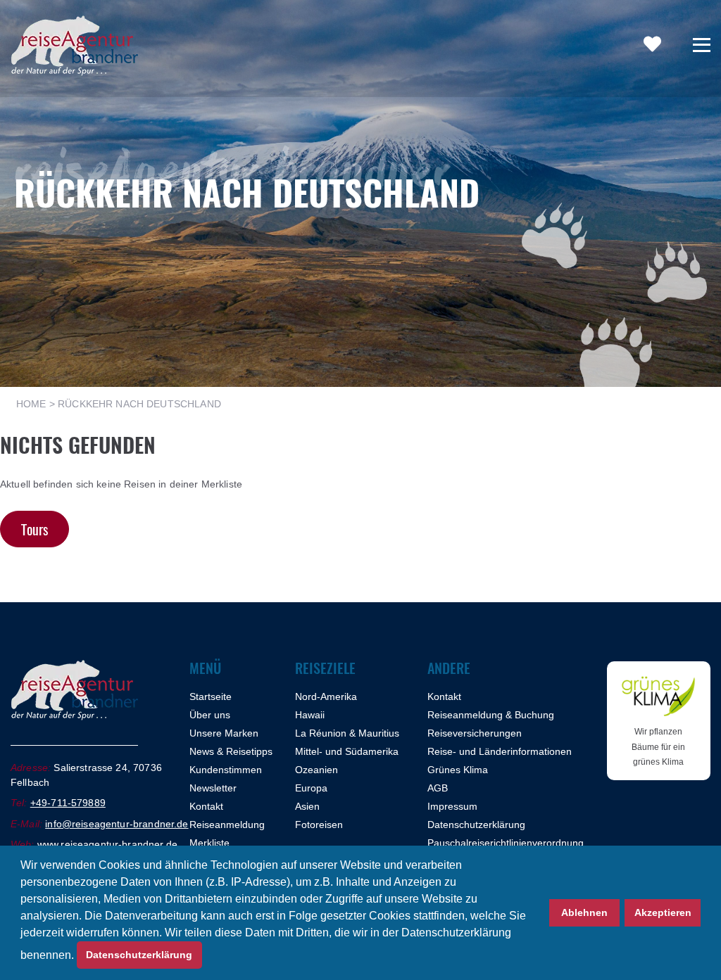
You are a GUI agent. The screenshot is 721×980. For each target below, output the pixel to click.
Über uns (209, 714)
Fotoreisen (319, 824)
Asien (307, 806)
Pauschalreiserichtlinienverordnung (505, 842)
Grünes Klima (457, 769)
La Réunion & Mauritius (347, 733)
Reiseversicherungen (474, 733)
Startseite (210, 696)
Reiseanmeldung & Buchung (490, 714)
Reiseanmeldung (227, 824)
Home (31, 403)
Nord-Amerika (326, 696)
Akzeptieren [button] (662, 912)
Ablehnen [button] (584, 912)
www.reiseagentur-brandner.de (107, 844)
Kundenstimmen (225, 769)
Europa (311, 788)
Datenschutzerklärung (476, 824)
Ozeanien (316, 769)
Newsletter (213, 788)
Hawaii (310, 714)
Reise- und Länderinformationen (499, 751)
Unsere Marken (223, 733)
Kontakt (206, 806)
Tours (34, 529)
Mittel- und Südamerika (347, 751)
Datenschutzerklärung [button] (139, 954)
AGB (437, 788)
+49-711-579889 (68, 802)
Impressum (452, 806)
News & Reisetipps (230, 751)
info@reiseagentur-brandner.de (116, 823)
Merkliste (209, 842)
